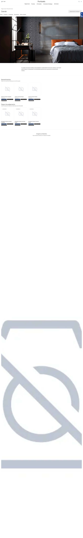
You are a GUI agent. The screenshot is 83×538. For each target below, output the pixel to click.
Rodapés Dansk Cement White (33, 122)
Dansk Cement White (32, 96)
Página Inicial (3, 8)
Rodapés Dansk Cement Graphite (6, 122)
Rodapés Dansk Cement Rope (20, 122)
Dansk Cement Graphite (6, 96)
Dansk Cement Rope (19, 96)
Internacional (4, 125)
